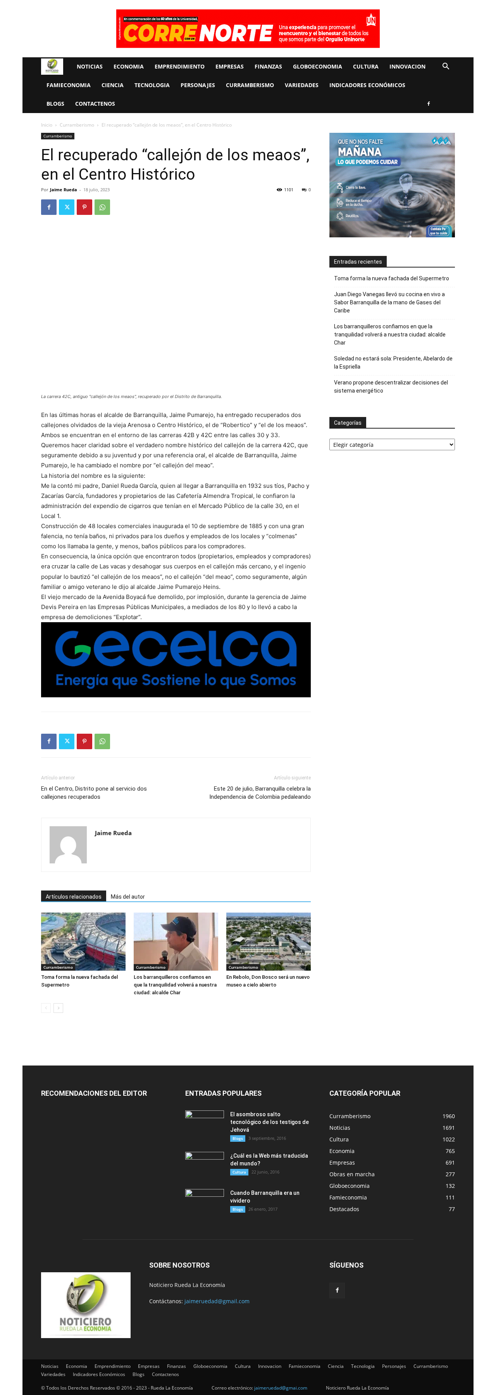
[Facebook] (428, 103)
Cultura (366, 66)
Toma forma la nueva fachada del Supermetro (391, 278)
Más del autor (128, 897)
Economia (129, 66)
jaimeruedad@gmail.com (217, 1301)
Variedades (302, 85)
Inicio (46, 125)
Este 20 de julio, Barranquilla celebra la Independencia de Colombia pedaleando (260, 792)
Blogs (55, 103)
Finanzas (268, 66)
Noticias (90, 66)
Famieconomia (68, 85)
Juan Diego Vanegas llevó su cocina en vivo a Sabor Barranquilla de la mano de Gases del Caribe (389, 302)
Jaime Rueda (63, 189)
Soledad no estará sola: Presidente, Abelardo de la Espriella (393, 362)
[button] (445, 67)
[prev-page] (46, 1008)
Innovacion (407, 66)
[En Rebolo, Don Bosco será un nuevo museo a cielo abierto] (268, 942)
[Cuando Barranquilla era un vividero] (204, 1202)
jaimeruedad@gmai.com (280, 1388)
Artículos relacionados (74, 897)
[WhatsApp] (102, 207)
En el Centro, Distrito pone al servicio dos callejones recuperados (94, 792)
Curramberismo (250, 85)
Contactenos (95, 103)
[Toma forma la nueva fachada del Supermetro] (83, 942)
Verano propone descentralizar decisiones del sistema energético (391, 386)
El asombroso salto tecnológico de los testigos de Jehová (269, 1122)
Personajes (198, 85)
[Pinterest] (84, 207)
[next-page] (58, 1008)
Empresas (229, 66)
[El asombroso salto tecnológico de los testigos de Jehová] (204, 1124)
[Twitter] (66, 207)
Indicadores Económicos (367, 85)
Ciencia (113, 85)
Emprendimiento (180, 66)
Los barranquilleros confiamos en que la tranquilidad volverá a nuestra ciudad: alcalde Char (175, 984)
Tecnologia (152, 85)
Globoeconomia (317, 66)
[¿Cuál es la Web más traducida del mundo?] (204, 1165)
